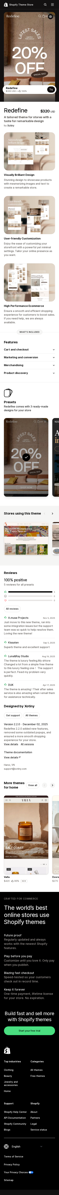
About (33, 1112)
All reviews (12, 608)
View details (11, 744)
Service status (38, 1129)
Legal (33, 1123)
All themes (32, 715)
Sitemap (8, 1180)
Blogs (7, 1129)
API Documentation (15, 1117)
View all (32, 785)
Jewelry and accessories (11, 1083)
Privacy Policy (12, 1164)
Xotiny (10, 125)
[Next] (52, 513)
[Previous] (44, 513)
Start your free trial (29, 1030)
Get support (13, 715)
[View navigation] (52, 4)
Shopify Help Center (15, 1112)
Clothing (8, 1070)
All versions (27, 744)
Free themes (37, 1076)
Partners (35, 1117)
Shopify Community (15, 1123)
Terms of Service (13, 1156)
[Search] (45, 4)
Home (7, 1091)
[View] (26, 539)
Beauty (8, 1076)
